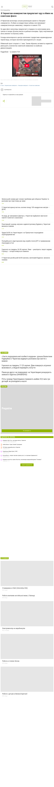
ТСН (2, 83)
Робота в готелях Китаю (10, 661)
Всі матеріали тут (27, 430)
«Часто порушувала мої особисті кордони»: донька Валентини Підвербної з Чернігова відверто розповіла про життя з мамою (27, 358)
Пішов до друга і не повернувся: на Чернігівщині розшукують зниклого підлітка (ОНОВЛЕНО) (26, 373)
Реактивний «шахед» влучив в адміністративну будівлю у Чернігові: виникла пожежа (26, 225)
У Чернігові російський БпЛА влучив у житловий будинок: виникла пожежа (26, 259)
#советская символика (34, 85)
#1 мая (2, 85)
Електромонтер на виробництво (13, 628)
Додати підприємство (27, 464)
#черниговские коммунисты (11, 85)
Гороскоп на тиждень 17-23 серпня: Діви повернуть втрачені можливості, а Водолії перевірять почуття (26, 366)
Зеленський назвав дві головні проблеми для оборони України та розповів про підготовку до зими (25, 200)
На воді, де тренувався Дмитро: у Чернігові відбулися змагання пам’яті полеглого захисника (24, 217)
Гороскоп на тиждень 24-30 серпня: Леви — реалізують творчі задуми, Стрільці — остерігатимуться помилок (27, 250)
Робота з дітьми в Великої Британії (14, 694)
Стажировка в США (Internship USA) (15, 588)
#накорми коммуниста (23, 85)
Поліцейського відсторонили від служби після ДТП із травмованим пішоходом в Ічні (26, 242)
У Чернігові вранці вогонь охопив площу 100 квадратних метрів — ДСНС (26, 208)
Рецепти (7, 408)
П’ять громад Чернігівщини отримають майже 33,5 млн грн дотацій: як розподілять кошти (26, 380)
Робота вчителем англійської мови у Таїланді (18, 596)
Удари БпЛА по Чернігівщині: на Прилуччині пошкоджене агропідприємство (22, 234)
